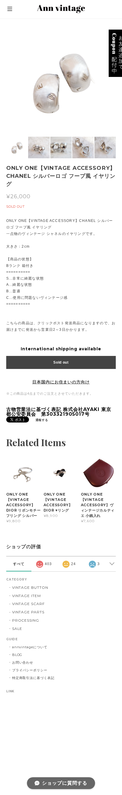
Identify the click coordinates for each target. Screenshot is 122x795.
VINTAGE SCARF (28, 604)
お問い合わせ (22, 662)
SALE (17, 628)
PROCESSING (25, 620)
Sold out (61, 362)
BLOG (17, 655)
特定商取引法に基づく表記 (33, 678)
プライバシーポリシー (30, 670)
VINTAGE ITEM (26, 596)
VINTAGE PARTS (28, 612)
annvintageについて (29, 647)
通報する (42, 420)
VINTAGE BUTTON (30, 587)
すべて (19, 564)
